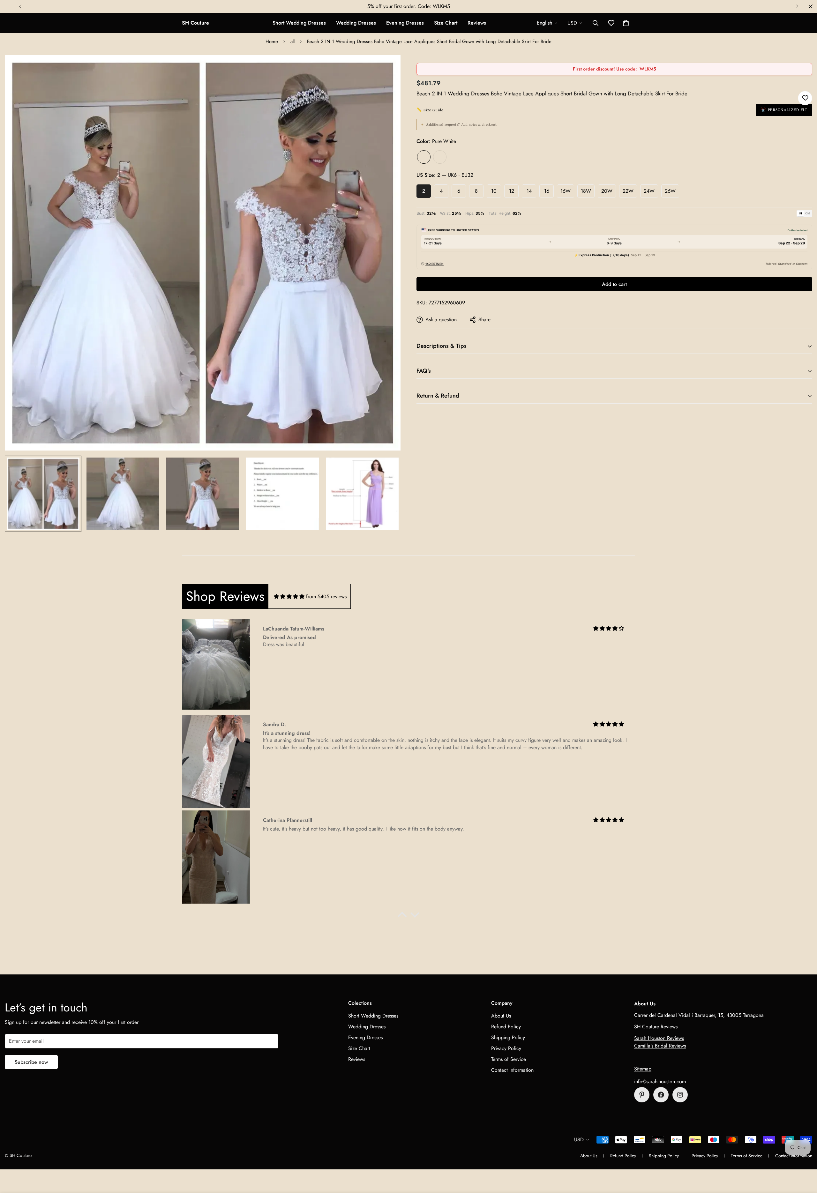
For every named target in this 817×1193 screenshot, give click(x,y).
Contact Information (512, 1070)
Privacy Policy (506, 1048)
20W (606, 191)
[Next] (797, 6)
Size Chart (445, 22)
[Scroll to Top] (804, 1158)
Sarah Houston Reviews (659, 1038)
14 (529, 191)
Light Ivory (439, 157)
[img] (289, 596)
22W (628, 191)
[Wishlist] (805, 98)
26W (670, 191)
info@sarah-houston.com (660, 1081)
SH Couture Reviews (656, 1026)
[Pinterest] (641, 1094)
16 (546, 191)
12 (511, 191)
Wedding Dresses (356, 22)
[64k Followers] (680, 1094)
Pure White (423, 157)
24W (649, 191)
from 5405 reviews (326, 596)
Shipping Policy (508, 1037)
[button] (625, 23)
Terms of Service (508, 1059)
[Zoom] (387, 69)
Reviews (477, 22)
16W (565, 191)
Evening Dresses (405, 22)
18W (586, 191)
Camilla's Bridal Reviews (660, 1045)
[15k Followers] (661, 1094)
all (292, 41)
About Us (501, 1015)
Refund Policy (506, 1026)
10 (494, 191)
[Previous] (20, 6)
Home (272, 41)
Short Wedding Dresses (299, 22)
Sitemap (642, 1068)
